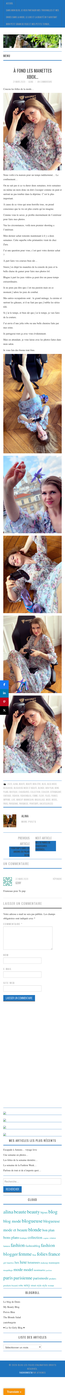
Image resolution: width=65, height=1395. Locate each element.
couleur (45, 792)
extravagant (55, 792)
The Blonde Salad (12, 1317)
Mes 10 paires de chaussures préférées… (42, 846)
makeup (19, 799)
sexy (27, 1285)
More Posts (28, 821)
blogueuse (8, 788)
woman (51, 1285)
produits (52, 1278)
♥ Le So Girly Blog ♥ (14, 1327)
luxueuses (34, 1262)
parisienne (13, 803)
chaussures (24, 792)
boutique (13, 792)
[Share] (4, 684)
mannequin (29, 799)
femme (35, 795)
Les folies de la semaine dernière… (20, 1160)
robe (21, 1285)
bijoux (44, 1212)
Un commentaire (44, 81)
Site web (9, 983)
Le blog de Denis (11, 1301)
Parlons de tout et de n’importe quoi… (22, 1170)
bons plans (11, 1237)
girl (4, 1262)
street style (36, 1285)
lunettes (10, 1262)
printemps (33, 803)
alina (15, 784)
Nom (5, 955)
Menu (6, 56)
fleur (41, 795)
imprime (6, 799)
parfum (49, 1270)
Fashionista (25, 1372)
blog (44, 784)
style (44, 1285)
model (54, 799)
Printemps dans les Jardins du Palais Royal (20, 852)
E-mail (7, 969)
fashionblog (25, 795)
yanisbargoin (9, 1322)
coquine (46, 1238)
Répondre (57, 879)
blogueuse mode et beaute (25, 788)
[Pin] (4, 702)
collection (35, 792)
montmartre (39, 1270)
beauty (29, 784)
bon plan (49, 788)
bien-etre (37, 784)
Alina (30, 81)
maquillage (40, 799)
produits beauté (10, 1285)
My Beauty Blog (11, 1307)
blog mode (52, 784)
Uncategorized (46, 803)
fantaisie (7, 795)
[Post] (4, 710)
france (54, 795)
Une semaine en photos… (15, 1154)
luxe (13, 799)
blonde (41, 788)
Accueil (9, 3)
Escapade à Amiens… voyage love (20, 1149)
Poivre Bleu (9, 1312)
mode (48, 799)
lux (17, 1262)
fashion (15, 795)
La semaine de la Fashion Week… (20, 1165)
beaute (22, 784)
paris (5, 803)
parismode (23, 803)
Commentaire (13, 924)
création (52, 1238)
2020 (9, 784)
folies (47, 795)
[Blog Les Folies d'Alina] (32, 40)
